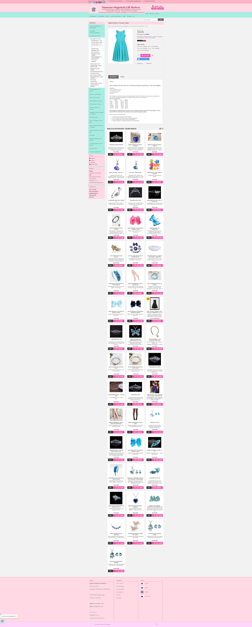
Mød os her (151, 13)
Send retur (91, 197)
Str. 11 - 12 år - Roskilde (153, 48)
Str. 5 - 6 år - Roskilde (153, 46)
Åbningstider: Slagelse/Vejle (95, 597)
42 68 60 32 (93, 178)
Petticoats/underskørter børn (96, 71)
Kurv (134, 16)
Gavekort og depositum (95, 151)
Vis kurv (154, 8)
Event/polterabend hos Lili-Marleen (96, 144)
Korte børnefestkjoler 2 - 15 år (97, 46)
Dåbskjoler (93, 61)
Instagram (93, 162)
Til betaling (160, 8)
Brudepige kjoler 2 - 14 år (96, 40)
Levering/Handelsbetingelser (115, 16)
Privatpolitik (129, 16)
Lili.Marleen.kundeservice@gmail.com (96, 182)
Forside (146, 13)
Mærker (124, 16)
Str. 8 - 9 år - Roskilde (142, 48)
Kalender (107, 16)
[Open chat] (2, 621)
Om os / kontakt (92, 189)
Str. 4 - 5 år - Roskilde (142, 46)
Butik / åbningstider (93, 191)
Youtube (92, 160)
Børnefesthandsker (95, 52)
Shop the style (94, 164)
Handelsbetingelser (93, 193)
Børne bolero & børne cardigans (96, 54)
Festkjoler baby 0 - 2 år (96, 44)
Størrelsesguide (101, 16)
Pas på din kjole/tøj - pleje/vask (94, 85)
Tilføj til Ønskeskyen (144, 59)
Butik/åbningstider (93, 16)
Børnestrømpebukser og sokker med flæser (96, 57)
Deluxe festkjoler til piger (96, 42)
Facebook (93, 158)
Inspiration (157, 13)
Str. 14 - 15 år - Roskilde (143, 50)
